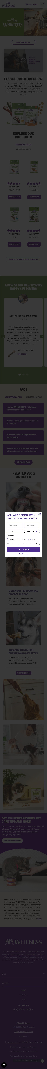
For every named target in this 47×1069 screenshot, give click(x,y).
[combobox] (31, 531)
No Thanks (23, 554)
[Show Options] (36, 531)
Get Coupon (23, 549)
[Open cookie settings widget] (4, 1065)
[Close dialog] (40, 514)
